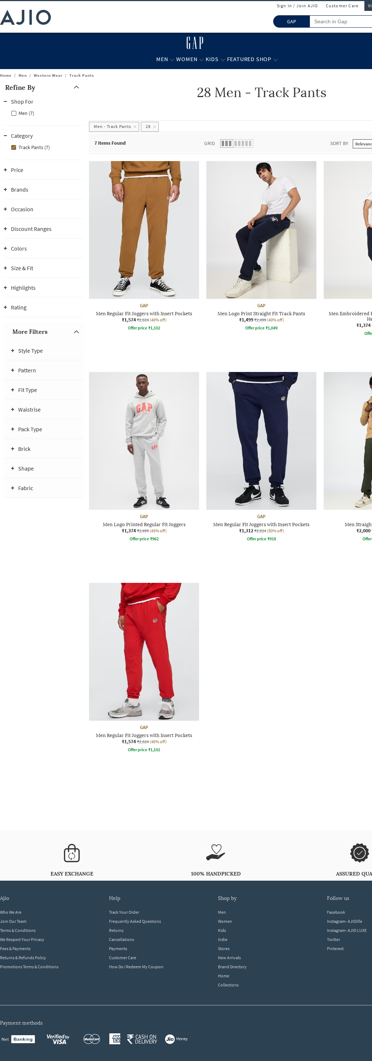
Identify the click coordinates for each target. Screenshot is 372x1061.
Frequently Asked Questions (135, 921)
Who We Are (10, 912)
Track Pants (81, 75)
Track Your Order (124, 912)
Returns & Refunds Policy (23, 957)
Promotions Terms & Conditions (29, 966)
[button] (43, 87)
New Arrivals (229, 957)
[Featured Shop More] (275, 59)
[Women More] (201, 59)
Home (6, 75)
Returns (116, 930)
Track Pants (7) (34, 147)
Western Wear (48, 75)
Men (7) (26, 113)
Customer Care (342, 5)
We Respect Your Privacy (22, 939)
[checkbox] (43, 112)
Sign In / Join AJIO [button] (297, 5)
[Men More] (172, 59)
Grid (209, 143)
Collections (228, 985)
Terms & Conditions (18, 930)
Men (23, 75)
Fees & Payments (15, 948)
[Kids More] (223, 59)
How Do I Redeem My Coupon (136, 966)
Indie (222, 939)
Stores (224, 948)
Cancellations (121, 939)
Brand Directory (232, 966)
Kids (222, 930)
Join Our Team (13, 921)
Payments (118, 948)
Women (225, 921)
